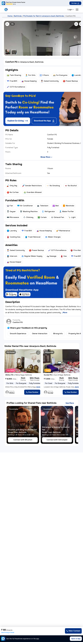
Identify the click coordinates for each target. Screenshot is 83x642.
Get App (74, 3)
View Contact (74, 631)
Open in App (76, 639)
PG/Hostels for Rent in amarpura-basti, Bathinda (43, 16)
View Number (33, 392)
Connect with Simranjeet (57, 440)
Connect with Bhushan (22, 440)
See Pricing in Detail (7, 632)
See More (70, 403)
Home (10, 16)
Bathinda (18, 16)
